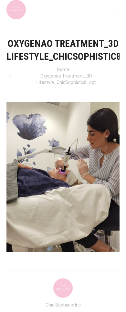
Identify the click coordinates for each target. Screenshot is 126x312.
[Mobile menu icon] (116, 10)
